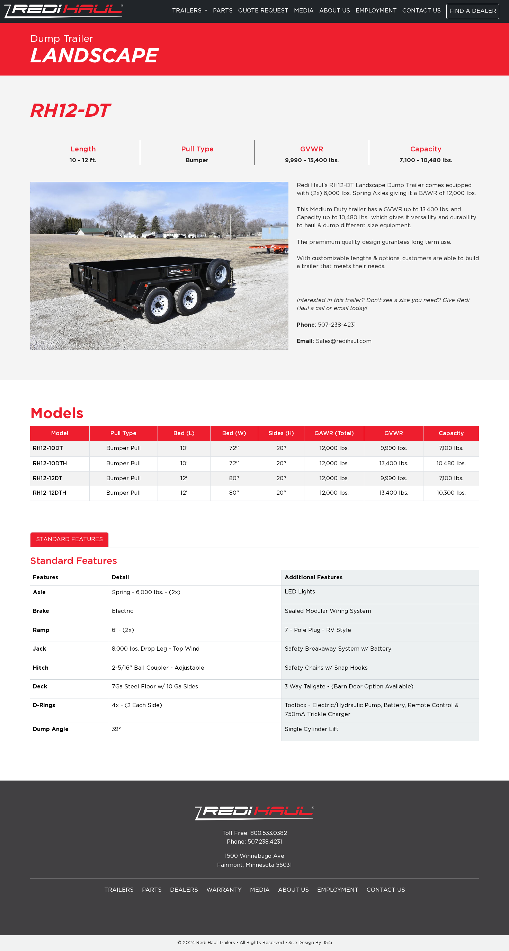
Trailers (119, 890)
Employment (376, 11)
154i (328, 943)
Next (273, 207)
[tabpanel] (254, 651)
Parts (223, 11)
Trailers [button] (187, 11)
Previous (257, 207)
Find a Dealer (472, 11)
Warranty (224, 890)
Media (304, 11)
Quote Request (263, 11)
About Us (334, 11)
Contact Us (421, 11)
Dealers (184, 890)
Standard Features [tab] (69, 539)
